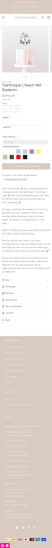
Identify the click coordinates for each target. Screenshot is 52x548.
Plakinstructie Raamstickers (17, 405)
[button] (3, 18)
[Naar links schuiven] (20, 77)
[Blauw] (19, 151)
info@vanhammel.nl (22, 514)
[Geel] (39, 151)
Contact (8, 382)
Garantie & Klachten (14, 365)
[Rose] (25, 151)
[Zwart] (25, 157)
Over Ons (9, 399)
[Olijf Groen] (12, 157)
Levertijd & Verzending (15, 353)
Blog (7, 411)
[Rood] (19, 157)
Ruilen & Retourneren (14, 359)
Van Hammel (28, 544)
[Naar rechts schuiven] (31, 77)
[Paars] (32, 151)
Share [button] (7, 320)
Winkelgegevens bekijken (16, 179)
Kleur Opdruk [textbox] (10, 137)
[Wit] (12, 151)
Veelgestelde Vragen (14, 347)
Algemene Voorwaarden (15, 371)
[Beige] (5, 157)
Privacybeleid (11, 377)
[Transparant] (5, 151)
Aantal (4, 104)
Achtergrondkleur (11, 146)
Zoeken (8, 417)
